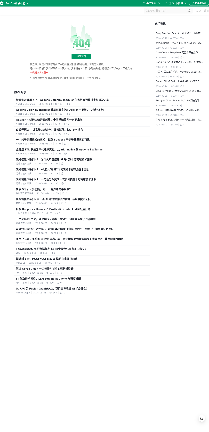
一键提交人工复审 (39, 72)
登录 (198, 10)
